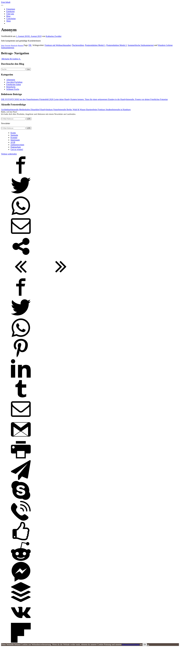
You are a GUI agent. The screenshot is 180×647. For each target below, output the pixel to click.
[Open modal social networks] (21, 255)
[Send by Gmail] (21, 438)
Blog (8, 16)
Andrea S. (16, 59)
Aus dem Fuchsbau (14, 82)
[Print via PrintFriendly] (21, 459)
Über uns (10, 14)
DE (30, 45)
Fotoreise (8, 45)
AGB (13, 142)
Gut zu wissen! (17, 149)
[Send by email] (21, 235)
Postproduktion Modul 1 (95, 45)
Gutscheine (11, 18)
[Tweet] (21, 194)
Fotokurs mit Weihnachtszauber (58, 45)
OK (144, 645)
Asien (2, 45)
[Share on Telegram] (21, 479)
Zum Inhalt (5, 2)
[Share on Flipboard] (21, 642)
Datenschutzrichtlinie (130, 644)
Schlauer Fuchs (12, 89)
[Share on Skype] (21, 499)
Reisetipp (21, 45)
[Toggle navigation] (2, 5)
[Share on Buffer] (21, 601)
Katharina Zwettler (53, 36)
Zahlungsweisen (17, 145)
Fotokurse (10, 11)
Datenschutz (16, 147)
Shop (8, 21)
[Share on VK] (21, 621)
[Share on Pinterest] (21, 357)
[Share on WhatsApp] (21, 215)
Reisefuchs (14, 45)
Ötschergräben (78, 45)
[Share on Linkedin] (21, 377)
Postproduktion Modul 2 (116, 45)
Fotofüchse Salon (13, 84)
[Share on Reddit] (21, 560)
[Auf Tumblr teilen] (21, 398)
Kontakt (14, 137)
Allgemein (10, 80)
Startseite (14, 135)
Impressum (15, 140)
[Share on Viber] (21, 520)
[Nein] (148, 645)
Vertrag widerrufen (9, 154)
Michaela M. (6, 59)
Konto (13, 133)
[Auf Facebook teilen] (21, 174)
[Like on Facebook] (21, 540)
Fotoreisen (10, 9)
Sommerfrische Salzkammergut (141, 45)
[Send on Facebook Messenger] (21, 581)
